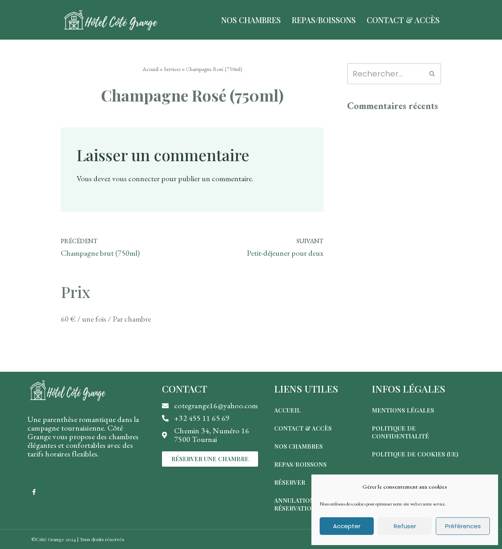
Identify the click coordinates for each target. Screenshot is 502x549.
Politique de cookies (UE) (415, 454)
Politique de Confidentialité (400, 432)
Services (172, 69)
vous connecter (136, 178)
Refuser (405, 526)
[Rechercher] (432, 73)
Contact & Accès (403, 20)
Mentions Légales (403, 410)
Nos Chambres (251, 20)
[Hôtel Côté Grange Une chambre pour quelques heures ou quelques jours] (110, 19)
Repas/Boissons (324, 20)
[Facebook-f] (33, 491)
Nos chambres (298, 446)
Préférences (463, 526)
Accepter (346, 526)
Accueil (150, 69)
